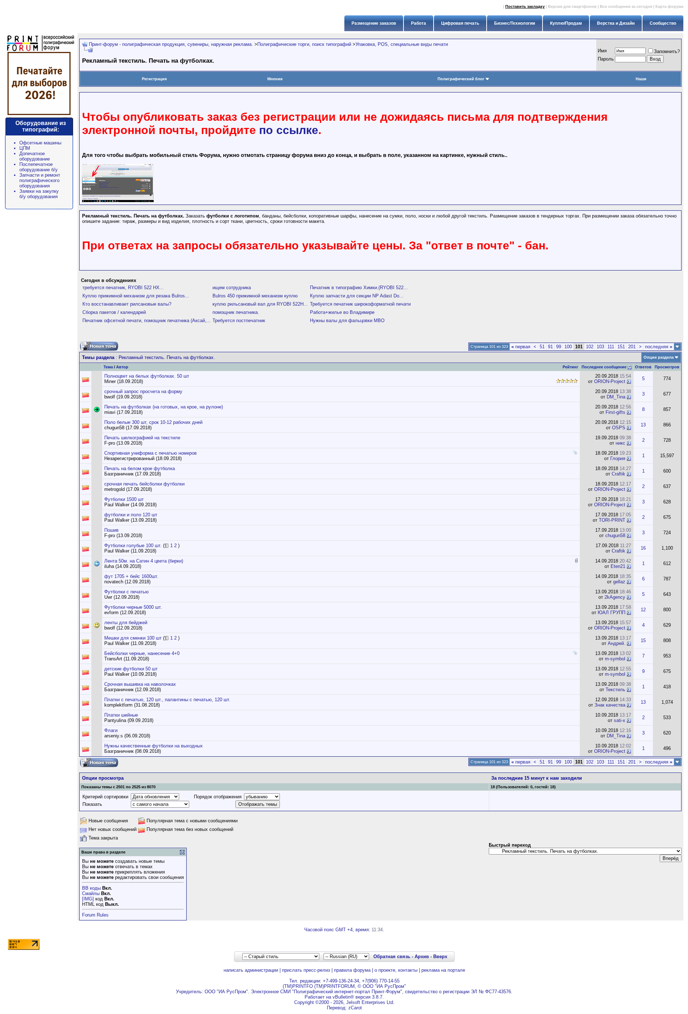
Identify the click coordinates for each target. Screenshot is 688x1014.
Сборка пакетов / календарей (114, 312)
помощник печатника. (235, 312)
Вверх (440, 956)
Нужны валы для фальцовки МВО (347, 320)
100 (568, 346)
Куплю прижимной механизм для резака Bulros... (135, 295)
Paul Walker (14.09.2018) (130, 504)
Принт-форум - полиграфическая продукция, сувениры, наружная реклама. (171, 44)
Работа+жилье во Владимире (342, 312)
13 (643, 424)
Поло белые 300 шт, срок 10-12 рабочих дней (153, 422)
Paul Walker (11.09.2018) (130, 551)
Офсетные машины (40, 142)
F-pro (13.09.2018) (123, 443)
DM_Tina (616, 397)
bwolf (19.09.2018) (123, 397)
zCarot (355, 1007)
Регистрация (154, 79)
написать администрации (251, 970)
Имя (602, 50)
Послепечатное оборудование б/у (38, 167)
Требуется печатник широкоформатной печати (360, 304)
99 (558, 346)
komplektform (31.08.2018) (132, 705)
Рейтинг (570, 367)
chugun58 (615, 535)
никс (620, 443)
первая (520, 346)
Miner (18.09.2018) (123, 381)
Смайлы (91, 893)
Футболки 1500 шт (124, 499)
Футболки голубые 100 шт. (133, 545)
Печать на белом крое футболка (139, 468)
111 (610, 346)
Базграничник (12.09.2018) (132, 689)
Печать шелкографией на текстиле (142, 437)
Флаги (111, 730)
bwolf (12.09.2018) (123, 628)
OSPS (618, 427)
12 (643, 609)
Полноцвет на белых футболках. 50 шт (146, 376)
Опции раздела (659, 357)
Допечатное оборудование (34, 156)
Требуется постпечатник (238, 320)
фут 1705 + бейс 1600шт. (131, 576)
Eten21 (618, 566)
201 (632, 346)
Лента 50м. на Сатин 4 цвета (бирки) (143, 561)
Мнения (274, 79)
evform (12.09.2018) (125, 612)
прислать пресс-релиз (306, 970)
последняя (658, 346)
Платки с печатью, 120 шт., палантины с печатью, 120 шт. (167, 699)
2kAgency (615, 597)
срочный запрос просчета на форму (143, 391)
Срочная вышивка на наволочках (140, 684)
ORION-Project (609, 381)
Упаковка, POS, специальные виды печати (401, 44)
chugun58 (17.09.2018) (128, 427)
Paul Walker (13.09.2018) (130, 520)
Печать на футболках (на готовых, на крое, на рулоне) (163, 407)
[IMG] (88, 898)
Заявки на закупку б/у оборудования (39, 193)
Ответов (643, 367)
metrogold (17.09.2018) (128, 489)
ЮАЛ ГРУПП (611, 612)
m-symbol (615, 658)
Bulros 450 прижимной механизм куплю (255, 295)
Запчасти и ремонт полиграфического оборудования (39, 180)
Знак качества (609, 705)
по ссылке (288, 130)
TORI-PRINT (612, 520)
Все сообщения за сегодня (626, 6)
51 (542, 346)
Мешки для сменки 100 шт (133, 638)
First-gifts (615, 412)
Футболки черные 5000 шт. (133, 607)
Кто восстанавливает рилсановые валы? (126, 304)
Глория (617, 458)
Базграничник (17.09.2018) (132, 474)
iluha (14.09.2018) (122, 566)
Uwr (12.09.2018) (121, 597)
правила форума (352, 970)
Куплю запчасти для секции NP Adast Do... (356, 295)
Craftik (618, 474)
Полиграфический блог (461, 79)
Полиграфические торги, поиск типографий (304, 44)
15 (643, 640)
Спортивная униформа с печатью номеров (150, 453)
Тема (108, 367)
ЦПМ (24, 148)
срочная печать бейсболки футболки (144, 484)
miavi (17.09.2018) (123, 412)
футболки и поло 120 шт (130, 514)
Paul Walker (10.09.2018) (130, 674)
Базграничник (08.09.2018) (132, 751)
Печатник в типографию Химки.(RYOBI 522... (359, 287)
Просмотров (667, 367)
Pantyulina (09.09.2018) (128, 720)
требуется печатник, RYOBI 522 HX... (123, 287)
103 (600, 346)
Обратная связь (391, 956)
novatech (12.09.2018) (127, 581)
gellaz (619, 581)
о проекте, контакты (395, 970)
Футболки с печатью (126, 591)
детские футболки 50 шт (131, 668)
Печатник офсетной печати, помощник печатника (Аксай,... (146, 320)
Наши (641, 79)
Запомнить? (667, 51)
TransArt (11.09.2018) (126, 658)
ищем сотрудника (231, 287)
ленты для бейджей (125, 622)
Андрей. (616, 643)
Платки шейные (121, 715)
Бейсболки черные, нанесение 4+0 (142, 653)
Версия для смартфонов (572, 6)
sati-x (619, 720)
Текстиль (615, 689)
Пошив (111, 530)
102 (589, 346)
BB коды (91, 888)
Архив (422, 956)
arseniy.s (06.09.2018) (127, 735)
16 (643, 548)
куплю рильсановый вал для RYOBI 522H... (260, 304)
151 (621, 346)
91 (550, 346)
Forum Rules (95, 915)
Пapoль (606, 59)
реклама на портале (443, 970)
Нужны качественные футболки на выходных (153, 745)
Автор (122, 367)
